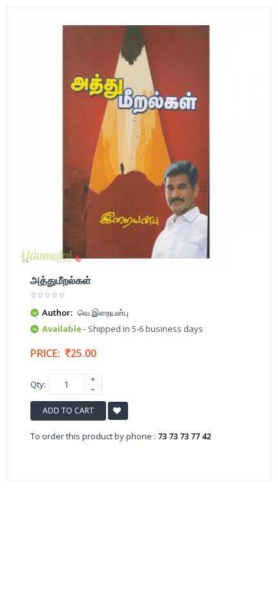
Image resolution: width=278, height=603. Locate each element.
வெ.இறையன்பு (103, 312)
